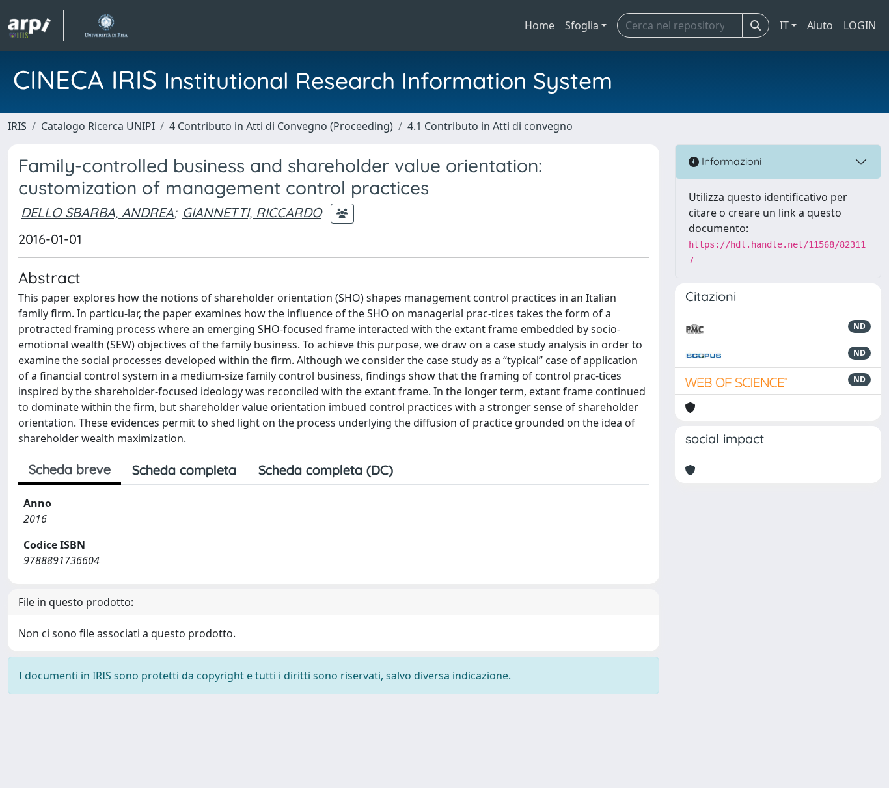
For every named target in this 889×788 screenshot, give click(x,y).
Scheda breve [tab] (70, 469)
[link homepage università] (105, 25)
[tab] (415, 470)
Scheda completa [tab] (184, 470)
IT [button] (784, 25)
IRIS (17, 126)
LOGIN (859, 25)
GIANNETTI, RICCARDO (251, 212)
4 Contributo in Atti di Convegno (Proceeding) (281, 126)
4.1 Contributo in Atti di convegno (490, 126)
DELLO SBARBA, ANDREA (97, 212)
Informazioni (730, 161)
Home (539, 25)
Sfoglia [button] (582, 25)
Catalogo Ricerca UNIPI (98, 126)
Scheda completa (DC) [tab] (325, 470)
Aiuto (820, 25)
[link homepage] (36, 25)
